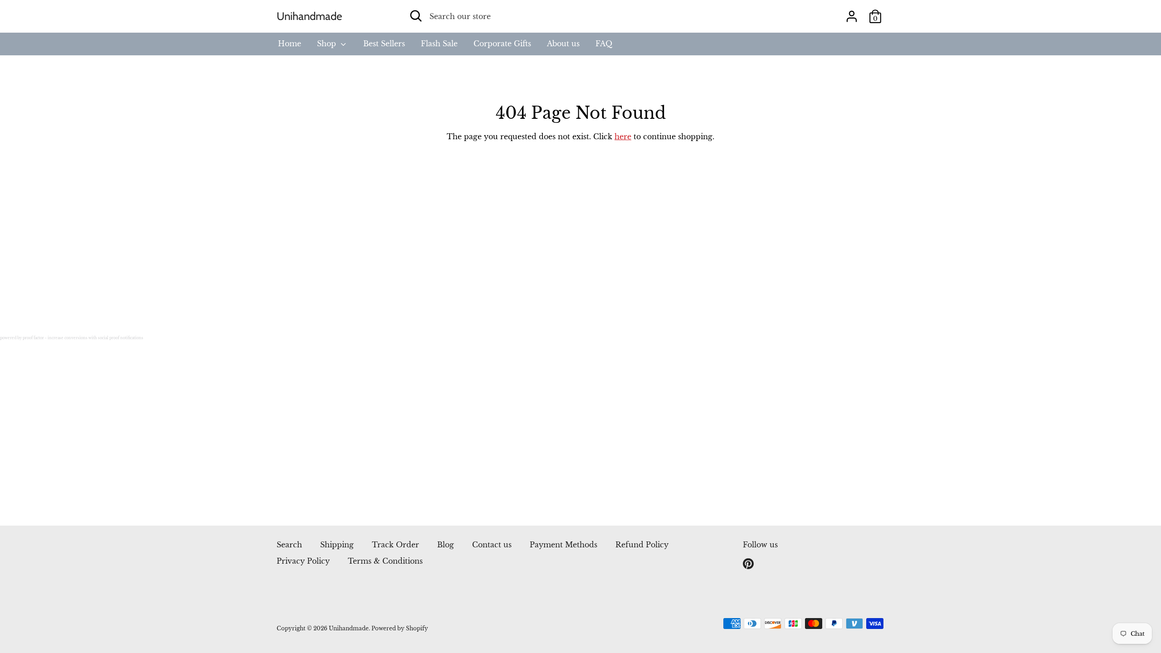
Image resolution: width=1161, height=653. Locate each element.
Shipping (337, 544)
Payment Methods (563, 544)
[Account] (852, 12)
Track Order (395, 544)
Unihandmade (309, 16)
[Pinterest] (749, 564)
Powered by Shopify (399, 628)
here (623, 136)
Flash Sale (439, 43)
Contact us (492, 544)
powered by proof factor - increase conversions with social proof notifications (71, 338)
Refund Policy (641, 544)
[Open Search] (416, 16)
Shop (327, 43)
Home (289, 43)
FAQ (603, 43)
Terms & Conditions (385, 560)
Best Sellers (384, 43)
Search (289, 544)
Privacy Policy (303, 560)
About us (563, 43)
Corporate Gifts (502, 43)
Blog (445, 544)
